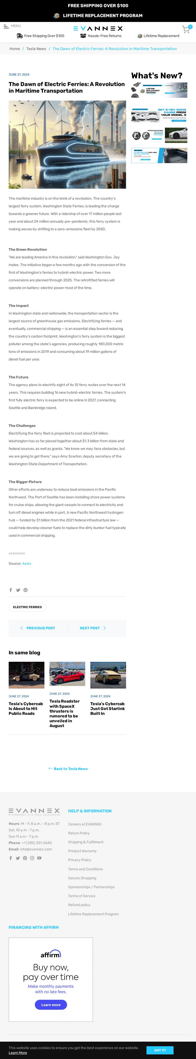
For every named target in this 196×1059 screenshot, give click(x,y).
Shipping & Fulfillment (85, 842)
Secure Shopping (82, 878)
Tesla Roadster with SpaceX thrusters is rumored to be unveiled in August (65, 713)
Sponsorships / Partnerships (91, 887)
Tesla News (36, 48)
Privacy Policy (79, 860)
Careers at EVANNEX (85, 824)
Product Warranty (82, 851)
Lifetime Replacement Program (93, 914)
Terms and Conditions (85, 869)
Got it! (160, 1050)
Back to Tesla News (71, 768)
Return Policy (79, 833)
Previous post (41, 628)
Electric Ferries (27, 607)
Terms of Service (81, 896)
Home (14, 48)
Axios (26, 563)
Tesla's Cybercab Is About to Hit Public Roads (26, 708)
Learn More (18, 1053)
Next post (90, 628)
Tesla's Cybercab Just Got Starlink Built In (107, 708)
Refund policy (79, 905)
